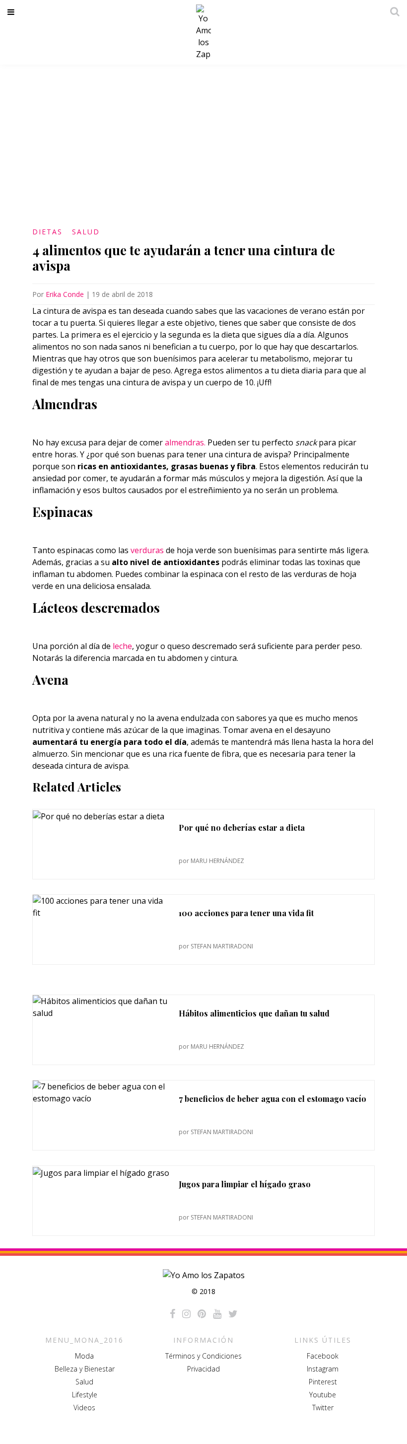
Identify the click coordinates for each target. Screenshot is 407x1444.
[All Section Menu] (12, 11)
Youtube (322, 1394)
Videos (84, 1407)
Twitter (323, 1407)
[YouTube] (217, 1313)
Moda (84, 1356)
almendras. (184, 442)
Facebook (323, 1356)
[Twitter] (233, 1313)
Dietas (47, 231)
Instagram (323, 1368)
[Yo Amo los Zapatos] (203, 32)
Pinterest (323, 1381)
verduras (147, 550)
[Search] (392, 11)
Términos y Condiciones (203, 1356)
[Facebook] (172, 1313)
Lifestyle (84, 1394)
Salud (86, 231)
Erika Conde (65, 294)
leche (122, 646)
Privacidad (203, 1368)
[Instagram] (186, 1313)
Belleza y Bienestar (85, 1368)
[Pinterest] (202, 1313)
